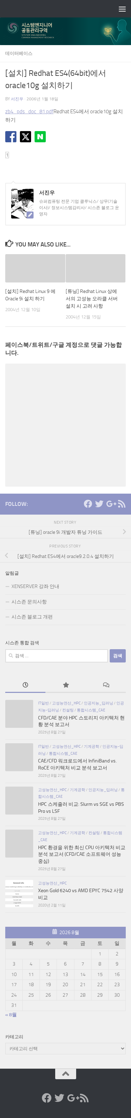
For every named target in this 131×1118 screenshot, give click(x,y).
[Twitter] (99, 504)
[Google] (110, 504)
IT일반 (43, 703)
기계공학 (91, 746)
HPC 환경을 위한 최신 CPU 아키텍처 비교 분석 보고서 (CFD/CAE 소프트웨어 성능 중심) (81, 854)
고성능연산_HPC (66, 703)
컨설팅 (68, 710)
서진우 (17, 98)
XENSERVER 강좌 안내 (35, 586)
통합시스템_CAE (91, 710)
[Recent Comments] (106, 686)
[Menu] (122, 8)
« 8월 (11, 1015)
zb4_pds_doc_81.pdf (29, 111)
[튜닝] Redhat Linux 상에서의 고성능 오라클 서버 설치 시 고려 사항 (92, 298)
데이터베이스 (18, 53)
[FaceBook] (88, 504)
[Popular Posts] (65, 686)
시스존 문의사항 (29, 602)
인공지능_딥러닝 (98, 703)
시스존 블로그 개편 (32, 617)
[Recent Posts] (25, 686)
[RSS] (121, 504)
